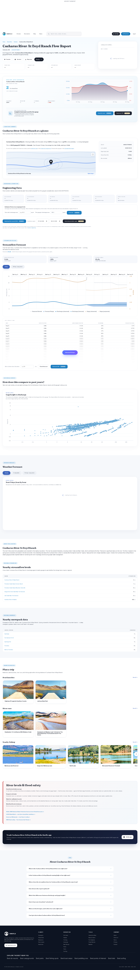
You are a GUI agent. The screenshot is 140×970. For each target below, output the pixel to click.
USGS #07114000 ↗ (15, 49)
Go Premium (126, 33)
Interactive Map (92, 935)
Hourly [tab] (6, 472)
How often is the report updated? (39, 888)
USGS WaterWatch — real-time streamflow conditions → (20, 814)
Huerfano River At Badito (10, 599)
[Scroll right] (136, 754)
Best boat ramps (66, 958)
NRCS (129, 966)
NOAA (126, 966)
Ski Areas (65, 935)
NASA (132, 966)
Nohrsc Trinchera (8, 649)
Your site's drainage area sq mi (19, 212)
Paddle (65, 937)
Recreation (27, 34)
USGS (122, 966)
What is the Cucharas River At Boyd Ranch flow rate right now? (48, 868)
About (115, 935)
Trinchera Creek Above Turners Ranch (13, 583)
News (40, 34)
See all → (135, 677)
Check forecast (43, 366)
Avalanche (40, 944)
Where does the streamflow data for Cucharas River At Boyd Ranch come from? (53, 882)
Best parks (40, 958)
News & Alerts (91, 937)
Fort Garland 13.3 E (9, 637)
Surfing (65, 951)
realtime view (34, 148)
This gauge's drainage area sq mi (50, 212)
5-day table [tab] (16, 472)
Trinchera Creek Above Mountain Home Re (14, 587)
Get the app (127, 837)
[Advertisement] (70, 16)
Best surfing (121, 958)
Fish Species (91, 940)
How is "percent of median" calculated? (41, 902)
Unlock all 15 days (70, 352)
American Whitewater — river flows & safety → (18, 817)
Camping (65, 942)
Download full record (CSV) (13, 221)
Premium (116, 937)
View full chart (104, 113)
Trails (64, 949)
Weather (90, 944)
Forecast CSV (58, 366)
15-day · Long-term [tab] (29, 472)
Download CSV (122, 113)
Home (4, 41)
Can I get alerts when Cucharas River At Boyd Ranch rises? (47, 915)
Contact (115, 944)
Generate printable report (74, 221)
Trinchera (6, 645)
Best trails (111, 958)
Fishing (65, 940)
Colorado (15, 41)
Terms (115, 940)
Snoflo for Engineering (31, 227)
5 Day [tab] (6, 266)
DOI (135, 966)
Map (34, 34)
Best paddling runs (81, 958)
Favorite (7, 59)
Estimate (74, 212)
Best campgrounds (27, 958)
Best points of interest (98, 958)
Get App (116, 33)
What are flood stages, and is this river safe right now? (45, 908)
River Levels (41, 942)
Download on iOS (11, 945)
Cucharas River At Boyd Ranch (11, 580)
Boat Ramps (66, 944)
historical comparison (46, 148)
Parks (64, 946)
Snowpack (40, 935)
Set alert (19, 59)
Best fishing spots (52, 958)
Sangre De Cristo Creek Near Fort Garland (14, 591)
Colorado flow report (69, 148)
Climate (19, 34)
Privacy (115, 942)
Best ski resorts (12, 958)
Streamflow (9, 41)
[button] (29, 684)
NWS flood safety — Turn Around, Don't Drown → (18, 819)
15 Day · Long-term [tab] (17, 266)
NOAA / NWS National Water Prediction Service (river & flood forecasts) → (25, 811)
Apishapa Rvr (7, 641)
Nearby (38, 59)
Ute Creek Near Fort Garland (11, 595)
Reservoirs (40, 940)
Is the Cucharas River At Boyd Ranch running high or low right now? (49, 875)
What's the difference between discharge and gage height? (47, 895)
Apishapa (6, 633)
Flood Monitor (91, 942)
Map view (28, 59)
